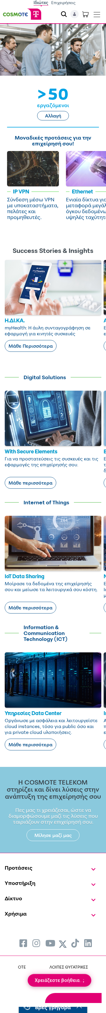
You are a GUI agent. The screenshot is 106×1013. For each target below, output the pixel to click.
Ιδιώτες (41, 2)
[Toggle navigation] (97, 13)
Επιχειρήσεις (63, 2)
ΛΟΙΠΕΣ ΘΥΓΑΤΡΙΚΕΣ (68, 966)
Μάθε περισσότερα (30, 483)
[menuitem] (23, 943)
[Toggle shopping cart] (85, 14)
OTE (22, 966)
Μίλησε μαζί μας (53, 835)
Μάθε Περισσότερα (31, 346)
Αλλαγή (53, 116)
